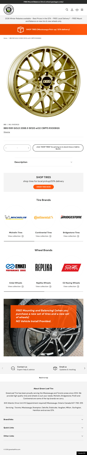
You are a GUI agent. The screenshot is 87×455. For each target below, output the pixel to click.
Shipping (7, 132)
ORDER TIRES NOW (43, 187)
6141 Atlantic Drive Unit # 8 (15, 403)
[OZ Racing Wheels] (71, 267)
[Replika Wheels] (43, 267)
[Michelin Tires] (16, 217)
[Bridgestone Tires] (71, 217)
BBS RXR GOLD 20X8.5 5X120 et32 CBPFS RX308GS (25, 38)
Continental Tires (43, 232)
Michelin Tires (15, 232)
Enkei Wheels (15, 283)
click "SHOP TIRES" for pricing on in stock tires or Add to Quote (58, 148)
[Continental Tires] (43, 217)
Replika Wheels (43, 283)
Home (5, 38)
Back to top (43, 378)
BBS (5, 125)
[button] (77, 9)
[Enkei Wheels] (16, 267)
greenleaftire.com (14, 449)
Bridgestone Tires (71, 232)
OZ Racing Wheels (71, 283)
